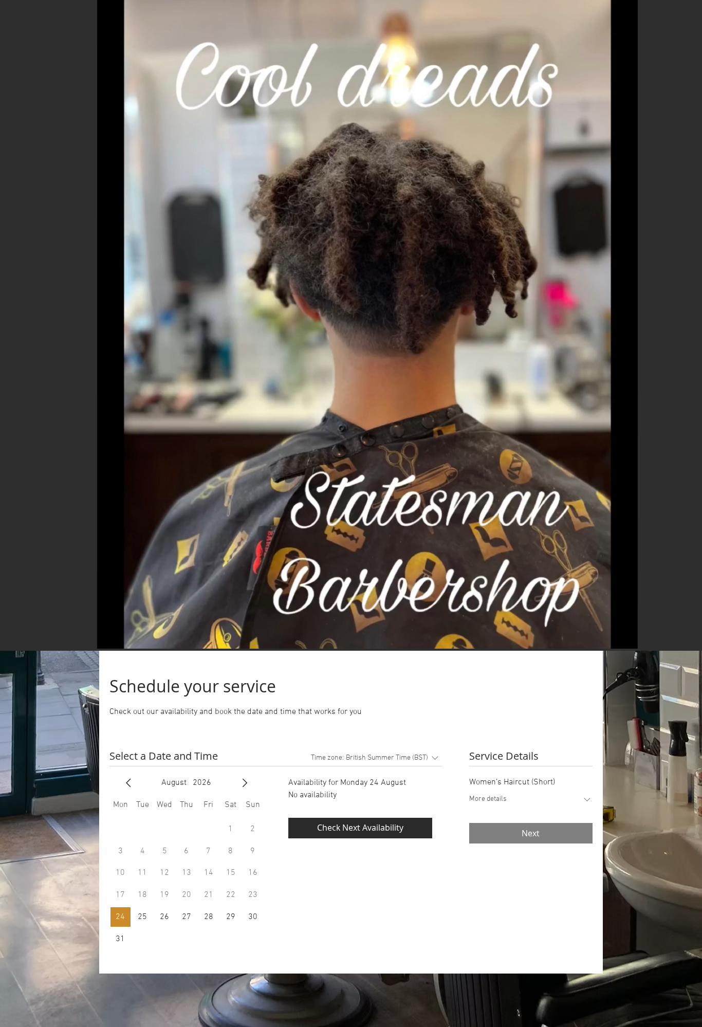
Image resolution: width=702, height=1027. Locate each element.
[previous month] (128, 783)
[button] (367, 324)
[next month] (244, 783)
